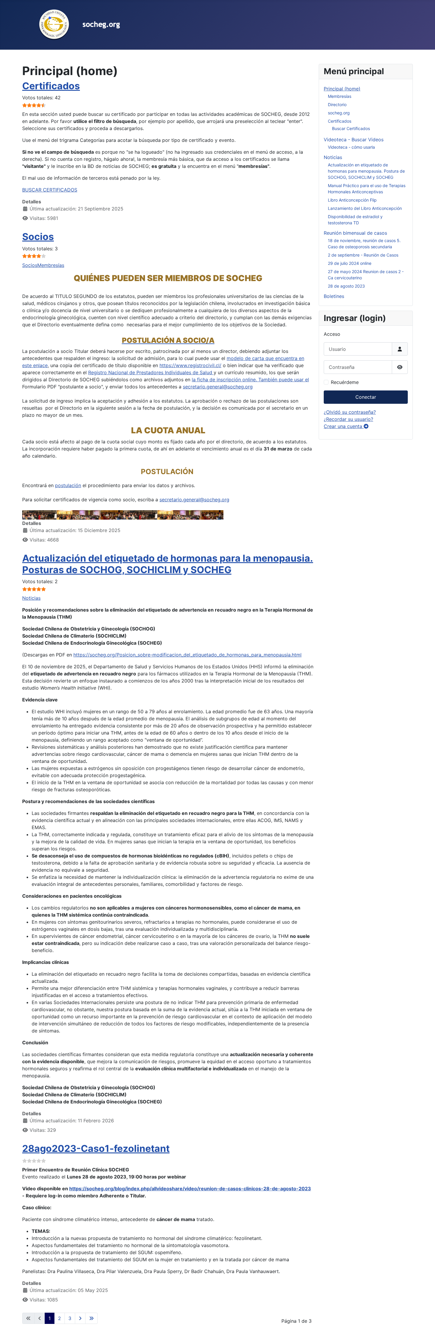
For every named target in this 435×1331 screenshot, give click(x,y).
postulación (68, 485)
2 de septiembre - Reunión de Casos (363, 254)
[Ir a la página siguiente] (80, 1318)
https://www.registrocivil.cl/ (190, 365)
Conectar (365, 397)
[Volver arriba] (424, 1320)
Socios (38, 236)
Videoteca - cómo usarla (351, 147)
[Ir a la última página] (91, 1318)
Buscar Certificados (351, 128)
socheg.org (339, 112)
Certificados (51, 86)
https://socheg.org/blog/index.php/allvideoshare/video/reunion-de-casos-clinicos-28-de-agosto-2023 (190, 1188)
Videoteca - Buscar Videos (354, 139)
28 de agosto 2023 (346, 285)
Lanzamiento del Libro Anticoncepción (365, 208)
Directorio (337, 104)
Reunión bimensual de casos (355, 233)
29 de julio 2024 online (349, 263)
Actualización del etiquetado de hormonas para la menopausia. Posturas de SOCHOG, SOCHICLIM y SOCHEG (167, 563)
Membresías (50, 265)
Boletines (334, 296)
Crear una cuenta (344, 426)
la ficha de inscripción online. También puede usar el (250, 379)
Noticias (31, 598)
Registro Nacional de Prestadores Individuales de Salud (151, 372)
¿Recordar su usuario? (348, 419)
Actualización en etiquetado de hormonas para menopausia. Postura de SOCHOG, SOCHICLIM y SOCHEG (366, 171)
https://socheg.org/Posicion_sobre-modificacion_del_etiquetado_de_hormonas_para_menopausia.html (187, 655)
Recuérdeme (345, 382)
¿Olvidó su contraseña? (350, 412)
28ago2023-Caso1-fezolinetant (96, 1148)
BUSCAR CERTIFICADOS (49, 190)
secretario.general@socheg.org (218, 387)
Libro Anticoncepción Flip (352, 199)
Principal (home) (342, 89)
